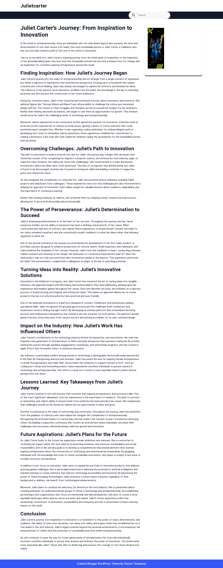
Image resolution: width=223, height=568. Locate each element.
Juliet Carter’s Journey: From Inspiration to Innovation (54, 23)
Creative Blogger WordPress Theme (98, 563)
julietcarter (33, 6)
